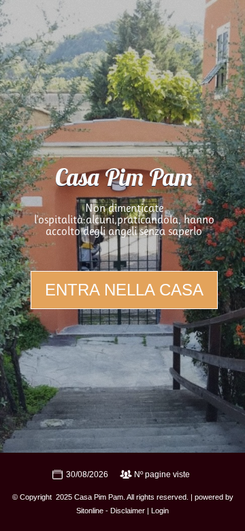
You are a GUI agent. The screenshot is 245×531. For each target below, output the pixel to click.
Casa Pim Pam (124, 179)
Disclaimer (127, 510)
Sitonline (89, 510)
